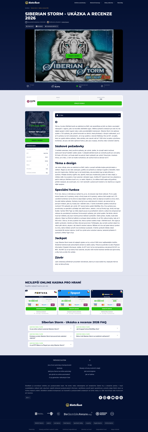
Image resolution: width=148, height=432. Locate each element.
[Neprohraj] (50, 413)
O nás (90, 365)
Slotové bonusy (95, 3)
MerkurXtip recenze (107, 311)
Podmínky (32, 429)
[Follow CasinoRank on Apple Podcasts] (121, 397)
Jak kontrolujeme (89, 371)
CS (27, 397)
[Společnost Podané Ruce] (58, 413)
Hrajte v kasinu (74, 56)
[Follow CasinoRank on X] (108, 397)
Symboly (59, 368)
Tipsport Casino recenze (74, 311)
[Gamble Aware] (78, 413)
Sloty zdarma (108, 3)
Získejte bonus (79, 103)
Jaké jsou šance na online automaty (59, 371)
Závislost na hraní (86, 429)
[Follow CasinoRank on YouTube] (113, 397)
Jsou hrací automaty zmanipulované (59, 365)
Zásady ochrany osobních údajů (90, 368)
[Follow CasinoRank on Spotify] (117, 397)
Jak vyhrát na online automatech (59, 374)
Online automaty (80, 3)
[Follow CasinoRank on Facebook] (100, 397)
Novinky (120, 3)
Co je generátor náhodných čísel (59, 377)
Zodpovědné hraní (101, 429)
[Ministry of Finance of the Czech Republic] (39, 413)
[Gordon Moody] (101, 413)
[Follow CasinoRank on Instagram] (104, 397)
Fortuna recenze (41, 311)
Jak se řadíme (89, 374)
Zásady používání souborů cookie (48, 429)
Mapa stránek (115, 429)
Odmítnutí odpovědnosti (70, 429)
